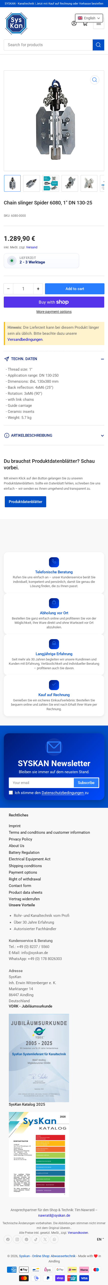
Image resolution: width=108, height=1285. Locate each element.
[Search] (98, 45)
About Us (16, 846)
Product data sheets (25, 892)
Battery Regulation (24, 852)
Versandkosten (78, 1233)
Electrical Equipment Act (29, 859)
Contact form (20, 885)
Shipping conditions (25, 866)
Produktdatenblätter (25, 501)
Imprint (15, 826)
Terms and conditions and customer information (49, 832)
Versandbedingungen (25, 339)
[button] (89, 18)
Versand (31, 247)
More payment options (54, 312)
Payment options (23, 872)
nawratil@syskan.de (54, 1215)
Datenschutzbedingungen (63, 793)
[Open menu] (98, 23)
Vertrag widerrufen (24, 899)
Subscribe (86, 782)
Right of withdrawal (25, 879)
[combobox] (54, 44)
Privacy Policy (20, 839)
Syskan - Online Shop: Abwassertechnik (47, 1256)
